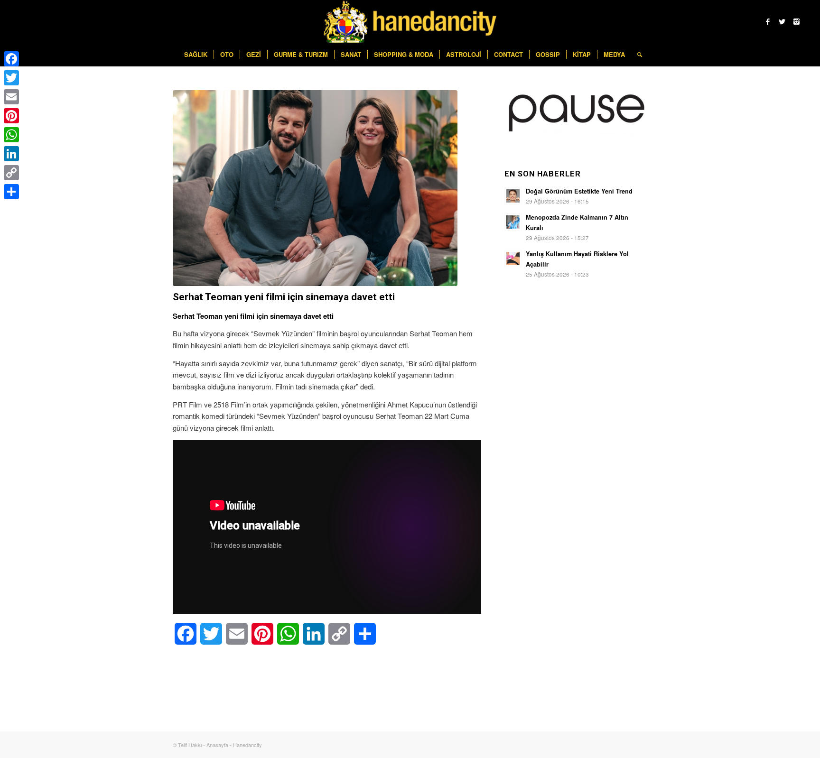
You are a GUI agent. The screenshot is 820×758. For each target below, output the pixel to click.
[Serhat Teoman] (315, 188)
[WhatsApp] (11, 134)
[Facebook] (768, 21)
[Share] (11, 191)
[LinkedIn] (11, 153)
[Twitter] (782, 21)
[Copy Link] (11, 172)
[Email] (11, 96)
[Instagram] (796, 21)
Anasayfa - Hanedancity (234, 745)
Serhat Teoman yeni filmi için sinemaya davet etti (284, 297)
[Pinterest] (11, 115)
